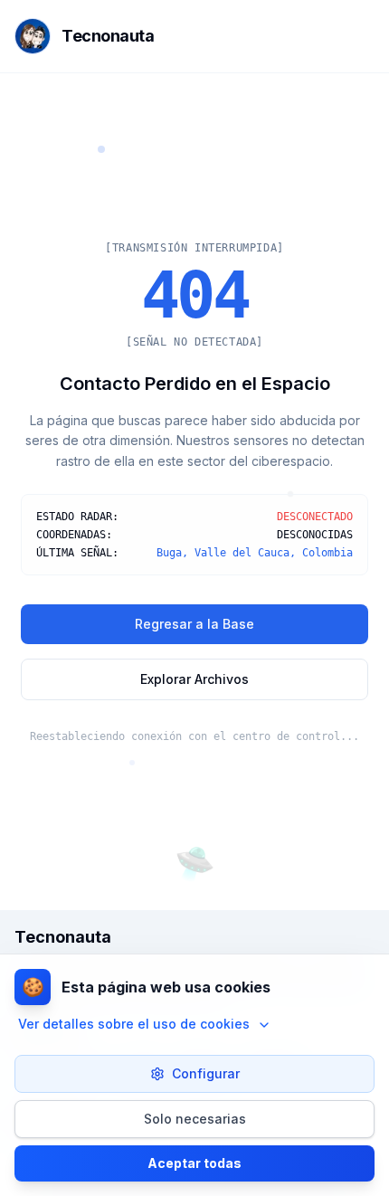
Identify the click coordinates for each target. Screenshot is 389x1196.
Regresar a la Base (194, 623)
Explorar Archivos (194, 679)
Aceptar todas (194, 1163)
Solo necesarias (195, 1118)
